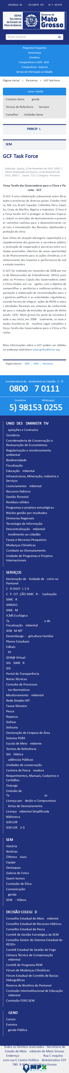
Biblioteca (13, 817)
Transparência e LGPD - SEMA (34, 62)
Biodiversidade (16, 460)
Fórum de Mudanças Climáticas (28, 970)
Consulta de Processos (21, 684)
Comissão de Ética (19, 884)
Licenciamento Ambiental (24, 486)
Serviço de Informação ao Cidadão (34, 72)
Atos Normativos (18, 690)
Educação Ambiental (20, 471)
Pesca (10, 711)
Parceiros (32, 80)
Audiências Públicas (19, 760)
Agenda (34, 99)
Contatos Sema (15, 99)
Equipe (11, 862)
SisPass (11, 722)
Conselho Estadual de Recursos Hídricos (34, 924)
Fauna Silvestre (16, 706)
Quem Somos (15, 878)
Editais (10, 647)
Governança (34, 52)
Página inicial (11, 80)
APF (8, 652)
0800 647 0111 (34, 389)
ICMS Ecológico (17, 616)
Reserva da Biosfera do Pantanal (28, 985)
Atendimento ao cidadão (23, 534)
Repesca (12, 717)
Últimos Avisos (16, 857)
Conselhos (12, 114)
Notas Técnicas (16, 679)
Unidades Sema (33, 114)
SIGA (9, 668)
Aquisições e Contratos (22, 430)
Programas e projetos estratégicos (30, 508)
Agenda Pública (16, 1030)
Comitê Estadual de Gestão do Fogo (31, 950)
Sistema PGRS (15, 738)
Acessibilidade (14, 5)
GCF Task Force (20, 156)
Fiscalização (14, 466)
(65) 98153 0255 (34, 407)
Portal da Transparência (22, 674)
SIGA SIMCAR (15, 663)
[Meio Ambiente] (34, 20)
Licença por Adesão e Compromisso (31, 801)
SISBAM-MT (14, 631)
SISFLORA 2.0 (15, 828)
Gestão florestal (17, 497)
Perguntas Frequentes (34, 48)
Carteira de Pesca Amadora (25, 770)
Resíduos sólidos (17, 502)
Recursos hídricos (18, 491)
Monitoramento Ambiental (25, 695)
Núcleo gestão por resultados (26, 513)
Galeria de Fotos (17, 873)
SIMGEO (12, 605)
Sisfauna (12, 727)
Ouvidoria (34, 57)
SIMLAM (12, 610)
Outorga (12, 786)
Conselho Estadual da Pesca (25, 929)
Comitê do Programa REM (24, 965)
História (11, 846)
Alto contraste (35, 5)
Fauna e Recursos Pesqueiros (26, 540)
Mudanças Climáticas (21, 545)
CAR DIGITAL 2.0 (17, 589)
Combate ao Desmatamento (26, 551)
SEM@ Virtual (15, 658)
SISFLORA (12, 822)
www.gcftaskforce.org (46, 349)
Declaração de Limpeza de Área (28, 733)
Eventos (11, 1025)
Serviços (44, 107)
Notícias (12, 852)
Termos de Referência (19, 107)
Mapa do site (55, 5)
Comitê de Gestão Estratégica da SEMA (33, 935)
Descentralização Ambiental (25, 529)
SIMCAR (11, 599)
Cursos (11, 1019)
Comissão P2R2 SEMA (21, 1001)
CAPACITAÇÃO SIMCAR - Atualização (31, 594)
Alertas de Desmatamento (24, 806)
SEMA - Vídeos (16, 900)
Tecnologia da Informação (24, 524)
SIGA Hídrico (14, 754)
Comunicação (15, 889)
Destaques (13, 868)
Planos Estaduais (17, 641)
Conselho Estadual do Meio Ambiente (32, 918)
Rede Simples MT (18, 701)
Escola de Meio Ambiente (24, 744)
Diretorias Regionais (20, 518)
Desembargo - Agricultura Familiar (29, 636)
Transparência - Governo (34, 67)
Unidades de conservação (24, 765)
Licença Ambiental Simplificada (27, 811)
